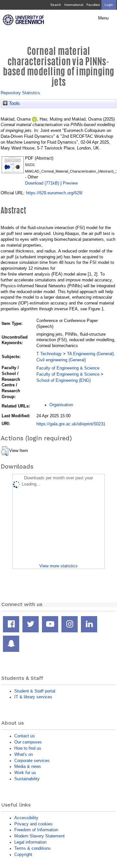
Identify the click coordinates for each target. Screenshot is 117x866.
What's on (23, 754)
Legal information (30, 842)
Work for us (25, 772)
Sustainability (27, 778)
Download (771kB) (42, 183)
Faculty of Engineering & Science (67, 368)
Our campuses (28, 742)
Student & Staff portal (34, 691)
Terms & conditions (32, 848)
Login (109, 4)
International (73, 4)
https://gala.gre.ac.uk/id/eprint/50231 (70, 423)
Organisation (61, 404)
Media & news (27, 766)
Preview (70, 183)
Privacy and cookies (33, 823)
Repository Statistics (20, 92)
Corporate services (32, 760)
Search (55, 4)
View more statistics (58, 565)
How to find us (27, 748)
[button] (4, 451)
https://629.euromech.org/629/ (54, 192)
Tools (13, 103)
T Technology (49, 353)
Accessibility (26, 817)
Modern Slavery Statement (39, 836)
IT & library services (33, 696)
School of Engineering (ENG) (63, 380)
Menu (103, 18)
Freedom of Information (36, 829)
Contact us (24, 735)
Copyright (23, 854)
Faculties (93, 4)
